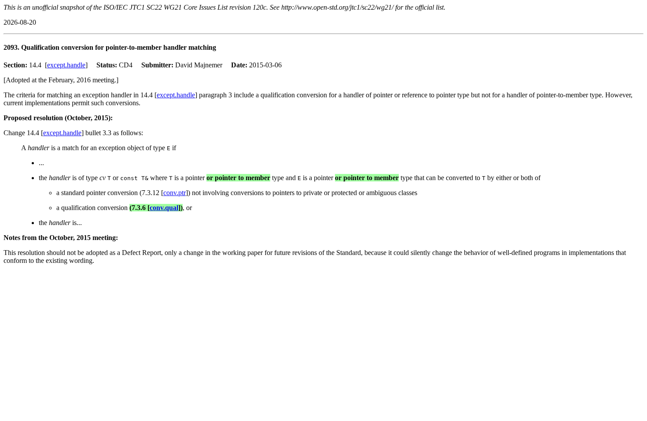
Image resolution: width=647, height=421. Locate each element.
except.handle (66, 65)
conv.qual (164, 207)
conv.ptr (174, 192)
